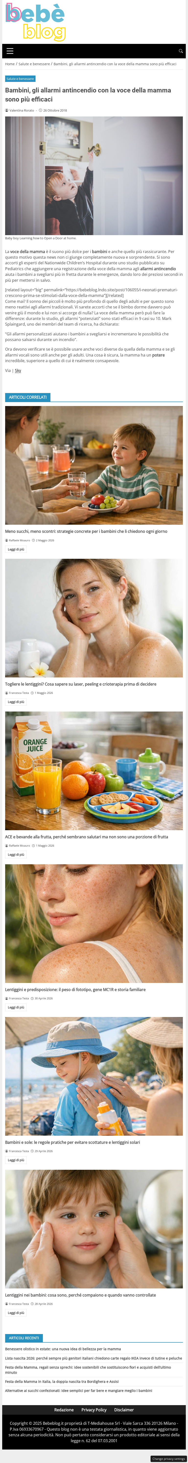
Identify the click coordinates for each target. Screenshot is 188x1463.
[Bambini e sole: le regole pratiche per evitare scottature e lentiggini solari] (94, 1076)
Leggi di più (16, 549)
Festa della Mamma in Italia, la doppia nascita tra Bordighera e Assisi (62, 1381)
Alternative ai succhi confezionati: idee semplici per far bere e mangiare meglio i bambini (78, 1390)
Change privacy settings (169, 1459)
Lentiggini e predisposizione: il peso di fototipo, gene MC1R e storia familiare (75, 989)
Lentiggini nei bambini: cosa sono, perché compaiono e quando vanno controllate (80, 1295)
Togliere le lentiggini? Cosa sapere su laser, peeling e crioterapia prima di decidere (80, 684)
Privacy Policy (94, 1409)
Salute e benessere (20, 78)
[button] (181, 51)
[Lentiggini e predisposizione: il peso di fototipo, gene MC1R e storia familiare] (94, 923)
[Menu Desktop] (10, 51)
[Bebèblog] (35, 21)
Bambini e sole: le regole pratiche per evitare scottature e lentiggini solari (72, 1142)
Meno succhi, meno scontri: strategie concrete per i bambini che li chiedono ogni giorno (86, 531)
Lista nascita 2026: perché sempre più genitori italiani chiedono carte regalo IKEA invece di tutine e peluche (93, 1358)
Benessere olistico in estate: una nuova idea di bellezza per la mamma (63, 1349)
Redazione (64, 1409)
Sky (18, 370)
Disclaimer (124, 1409)
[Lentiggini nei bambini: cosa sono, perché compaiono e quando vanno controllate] (94, 1229)
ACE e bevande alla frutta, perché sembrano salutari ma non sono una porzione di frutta (86, 837)
